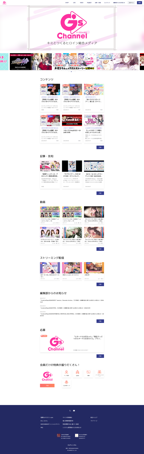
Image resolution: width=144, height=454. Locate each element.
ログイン (131, 2)
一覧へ (100, 147)
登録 (139, 2)
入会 (47, 385)
